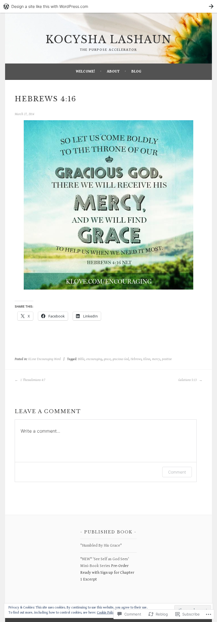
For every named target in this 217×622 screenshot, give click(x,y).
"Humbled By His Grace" (101, 545)
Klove (146, 359)
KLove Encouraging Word (44, 359)
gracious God (120, 359)
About (113, 71)
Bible (81, 359)
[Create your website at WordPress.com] (108, 6)
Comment (177, 472)
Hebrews (136, 359)
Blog (136, 71)
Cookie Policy (106, 612)
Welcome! (85, 71)
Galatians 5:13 (188, 380)
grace (107, 359)
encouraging (94, 359)
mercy (156, 359)
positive (167, 359)
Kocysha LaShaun (108, 39)
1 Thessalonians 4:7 (32, 380)
